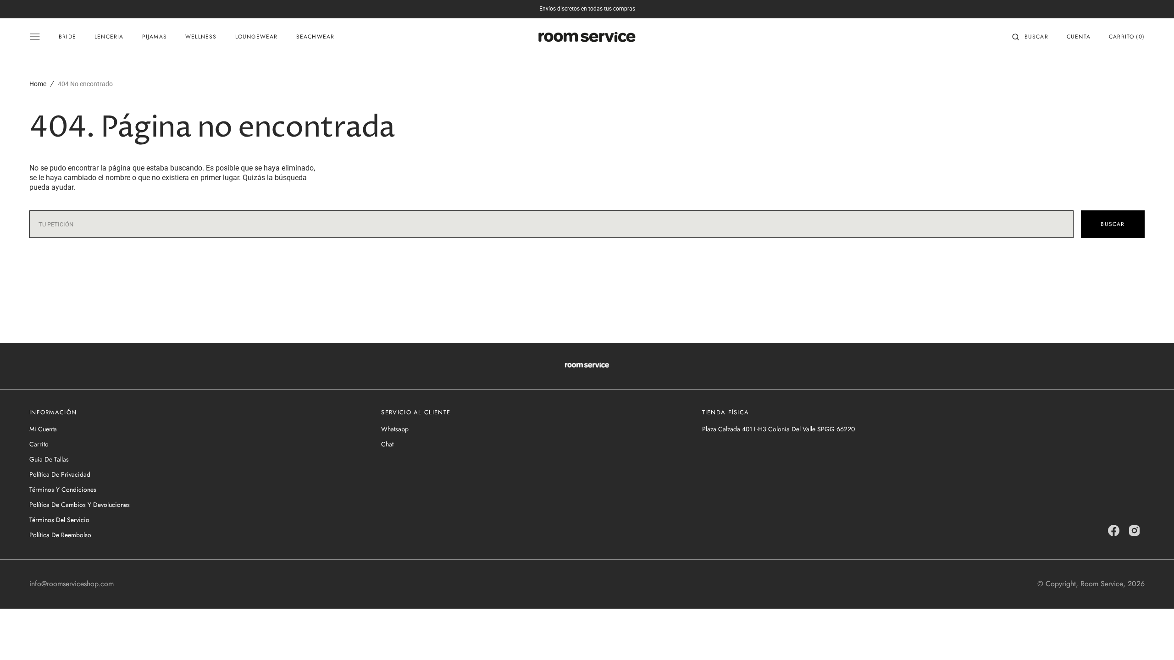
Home (37, 84)
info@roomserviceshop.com (71, 583)
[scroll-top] (1153, 639)
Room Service (1101, 583)
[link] (587, 366)
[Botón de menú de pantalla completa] (34, 36)
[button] (1030, 37)
